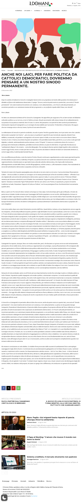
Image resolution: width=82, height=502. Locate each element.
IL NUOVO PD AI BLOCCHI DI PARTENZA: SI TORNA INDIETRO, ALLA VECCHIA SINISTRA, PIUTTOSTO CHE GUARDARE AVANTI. (63, 403)
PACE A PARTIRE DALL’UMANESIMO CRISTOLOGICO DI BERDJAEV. (15, 402)
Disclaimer (34, 496)
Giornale (10, 70)
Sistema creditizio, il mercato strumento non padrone (52, 457)
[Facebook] (3, 388)
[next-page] (6, 473)
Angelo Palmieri (32, 442)
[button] (4, 497)
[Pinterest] (13, 388)
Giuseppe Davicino (33, 459)
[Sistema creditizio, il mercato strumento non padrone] (13, 462)
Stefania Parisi (31, 422)
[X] (8, 388)
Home (3, 70)
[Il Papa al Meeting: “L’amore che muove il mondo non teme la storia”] (13, 442)
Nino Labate (6, 95)
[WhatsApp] (18, 388)
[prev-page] (2, 473)
